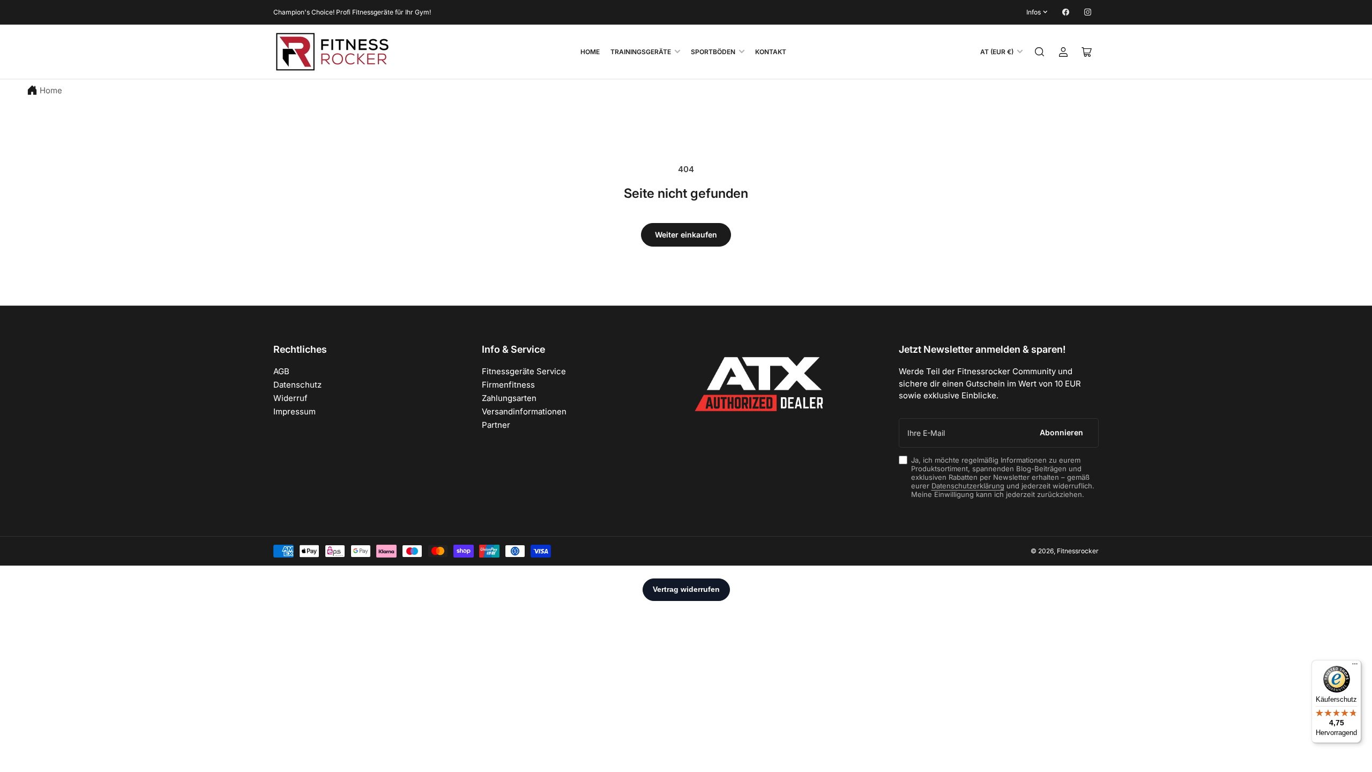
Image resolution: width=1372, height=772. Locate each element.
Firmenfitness (508, 385)
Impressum (294, 411)
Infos (1033, 12)
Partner (496, 425)
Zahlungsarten (509, 398)
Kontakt (770, 52)
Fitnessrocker (1078, 551)
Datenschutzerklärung (967, 485)
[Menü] (1354, 666)
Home (590, 52)
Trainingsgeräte (640, 52)
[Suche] (1040, 52)
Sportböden (713, 52)
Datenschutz (297, 385)
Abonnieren (1061, 432)
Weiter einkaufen (686, 234)
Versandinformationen (524, 411)
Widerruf (290, 398)
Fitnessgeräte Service (524, 371)
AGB (281, 371)
